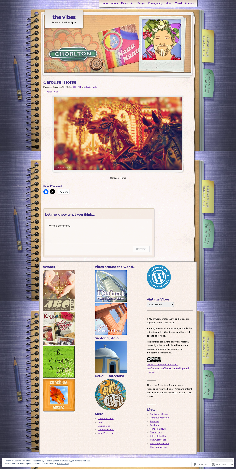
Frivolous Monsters (159, 417)
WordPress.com (106, 433)
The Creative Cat (158, 447)
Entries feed (104, 426)
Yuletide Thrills (90, 87)
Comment (141, 249)
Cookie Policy (63, 464)
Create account (106, 418)
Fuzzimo (154, 421)
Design (141, 3)
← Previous (48, 92)
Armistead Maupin (159, 414)
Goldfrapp (155, 425)
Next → (57, 92)
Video (169, 3)
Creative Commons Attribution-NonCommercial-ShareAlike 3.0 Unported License (168, 368)
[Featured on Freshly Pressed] (159, 288)
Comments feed (106, 429)
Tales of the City (158, 436)
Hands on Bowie (158, 428)
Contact (189, 3)
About (114, 3)
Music (124, 3)
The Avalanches (158, 439)
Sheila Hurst (156, 432)
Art (132, 3)
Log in (101, 422)
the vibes (64, 17)
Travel (178, 3)
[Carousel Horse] (118, 134)
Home (105, 3)
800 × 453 (77, 87)
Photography (155, 3)
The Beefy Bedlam (159, 443)
